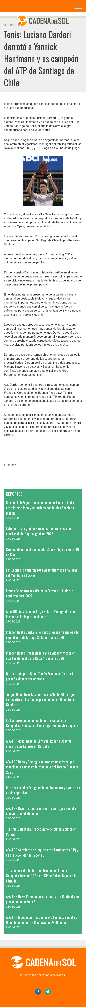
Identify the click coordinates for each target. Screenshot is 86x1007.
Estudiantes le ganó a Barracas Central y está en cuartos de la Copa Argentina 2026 (39, 531)
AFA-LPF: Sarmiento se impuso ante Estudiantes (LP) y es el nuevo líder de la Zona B (42, 852)
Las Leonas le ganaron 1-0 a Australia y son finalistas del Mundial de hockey (41, 572)
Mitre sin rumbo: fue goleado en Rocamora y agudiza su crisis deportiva (43, 790)
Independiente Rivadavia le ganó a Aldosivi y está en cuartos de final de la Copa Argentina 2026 (40, 655)
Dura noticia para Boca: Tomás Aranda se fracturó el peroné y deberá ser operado (41, 676)
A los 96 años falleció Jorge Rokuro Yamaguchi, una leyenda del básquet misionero (40, 614)
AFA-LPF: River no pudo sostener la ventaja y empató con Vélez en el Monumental (41, 811)
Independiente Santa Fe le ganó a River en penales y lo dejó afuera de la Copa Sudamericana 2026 (42, 635)
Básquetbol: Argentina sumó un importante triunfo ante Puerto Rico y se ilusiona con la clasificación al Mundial (40, 507)
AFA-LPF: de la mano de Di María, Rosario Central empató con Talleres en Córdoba (38, 743)
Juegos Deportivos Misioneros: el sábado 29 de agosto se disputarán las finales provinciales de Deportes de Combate (42, 699)
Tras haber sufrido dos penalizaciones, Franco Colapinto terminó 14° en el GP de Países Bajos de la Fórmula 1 (41, 875)
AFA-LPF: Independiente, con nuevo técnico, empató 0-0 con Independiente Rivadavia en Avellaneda (42, 920)
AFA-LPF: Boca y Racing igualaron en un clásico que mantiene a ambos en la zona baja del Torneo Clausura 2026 (42, 767)
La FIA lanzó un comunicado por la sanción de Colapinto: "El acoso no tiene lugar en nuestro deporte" (42, 723)
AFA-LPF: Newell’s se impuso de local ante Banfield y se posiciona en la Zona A (42, 899)
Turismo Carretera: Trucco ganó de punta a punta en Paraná (41, 831)
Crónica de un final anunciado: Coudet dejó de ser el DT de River (43, 552)
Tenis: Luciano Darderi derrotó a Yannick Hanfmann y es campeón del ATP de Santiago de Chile (41, 58)
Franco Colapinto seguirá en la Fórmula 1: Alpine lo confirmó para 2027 (39, 593)
